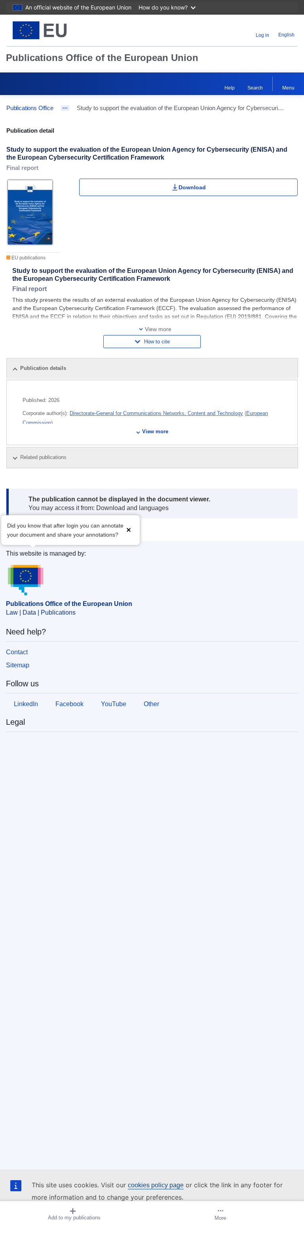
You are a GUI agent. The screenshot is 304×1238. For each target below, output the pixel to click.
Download (192, 187)
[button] (129, 529)
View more (155, 431)
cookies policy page (156, 1185)
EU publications (28, 258)
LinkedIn (26, 704)
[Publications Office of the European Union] (57, 30)
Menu (288, 88)
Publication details (43, 368)
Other (151, 704)
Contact (17, 652)
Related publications (44, 457)
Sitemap (17, 665)
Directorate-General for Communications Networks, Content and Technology (156, 413)
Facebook (69, 704)
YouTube (113, 704)
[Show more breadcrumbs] (65, 108)
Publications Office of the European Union (102, 57)
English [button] (286, 35)
